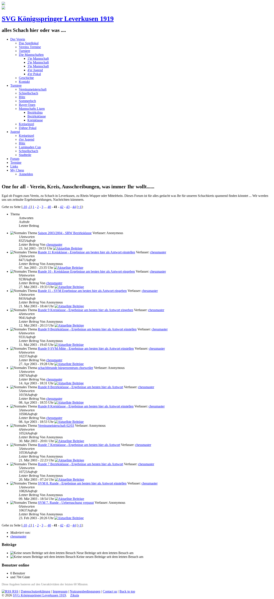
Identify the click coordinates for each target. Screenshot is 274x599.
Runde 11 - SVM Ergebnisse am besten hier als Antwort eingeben (82, 291)
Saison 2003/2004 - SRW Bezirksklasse (65, 233)
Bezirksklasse (36, 116)
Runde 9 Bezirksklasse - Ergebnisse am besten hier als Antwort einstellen (87, 329)
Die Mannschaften (31, 54)
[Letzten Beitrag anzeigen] (67, 248)
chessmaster (54, 244)
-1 (29, 207)
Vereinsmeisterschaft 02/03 (56, 425)
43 (68, 207)
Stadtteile (25, 155)
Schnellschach (28, 93)
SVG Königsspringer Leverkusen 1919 (58, 18)
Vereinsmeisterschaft (32, 89)
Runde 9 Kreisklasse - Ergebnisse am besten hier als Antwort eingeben (85, 310)
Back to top (127, 591)
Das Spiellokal (29, 43)
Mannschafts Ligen (32, 108)
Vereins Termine (30, 47)
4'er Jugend (35, 70)
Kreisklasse (35, 120)
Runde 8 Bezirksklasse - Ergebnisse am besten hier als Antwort (80, 387)
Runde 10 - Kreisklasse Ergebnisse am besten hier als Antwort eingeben (86, 271)
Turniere (24, 51)
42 (61, 207)
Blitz (22, 97)
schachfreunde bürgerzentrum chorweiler (65, 368)
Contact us (110, 591)
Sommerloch (27, 101)
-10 (24, 207)
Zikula (74, 595)
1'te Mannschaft (38, 58)
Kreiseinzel (26, 124)
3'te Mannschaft (38, 66)
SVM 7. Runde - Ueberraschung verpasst (66, 502)
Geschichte (26, 78)
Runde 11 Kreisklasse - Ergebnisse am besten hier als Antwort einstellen (86, 252)
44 (74, 207)
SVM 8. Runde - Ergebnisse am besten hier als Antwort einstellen (82, 483)
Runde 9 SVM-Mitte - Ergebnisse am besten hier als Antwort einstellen (86, 348)
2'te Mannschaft (38, 62)
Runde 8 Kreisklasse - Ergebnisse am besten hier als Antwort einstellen (86, 406)
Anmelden (26, 174)
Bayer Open (27, 105)
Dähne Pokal (27, 128)
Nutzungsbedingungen (85, 591)
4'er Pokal (34, 74)
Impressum (60, 591)
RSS (14, 591)
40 (49, 207)
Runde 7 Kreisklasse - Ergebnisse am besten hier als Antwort (79, 445)
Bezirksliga (35, 112)
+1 (79, 207)
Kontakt (24, 81)
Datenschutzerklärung (35, 591)
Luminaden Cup (30, 147)
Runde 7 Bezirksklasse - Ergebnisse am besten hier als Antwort (80, 464)
